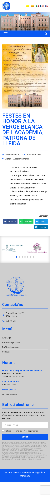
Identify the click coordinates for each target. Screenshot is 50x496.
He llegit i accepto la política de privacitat (21, 431)
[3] (22, 257)
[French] (42, 6)
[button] (2, 21)
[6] (30, 257)
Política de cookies (10, 347)
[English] (46, 6)
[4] (25, 257)
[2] (19, 257)
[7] (33, 257)
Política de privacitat (11, 342)
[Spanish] (32, 6)
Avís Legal (6, 338)
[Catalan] (27, 6)
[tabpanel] (13, 248)
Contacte (6, 352)
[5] (27, 257)
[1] (16, 257)
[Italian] (37, 6)
